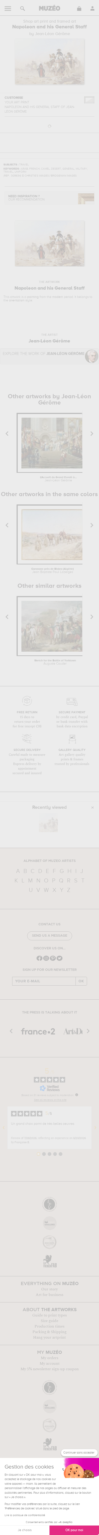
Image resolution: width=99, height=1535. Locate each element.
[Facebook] (39, 960)
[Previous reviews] (3, 1127)
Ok (81, 981)
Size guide (49, 1321)
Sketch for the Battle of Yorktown (55, 662)
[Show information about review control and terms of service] (77, 1095)
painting (33, 297)
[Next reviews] (95, 1127)
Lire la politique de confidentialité (25, 1515)
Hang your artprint (49, 1337)
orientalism (16, 300)
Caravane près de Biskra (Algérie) (52, 571)
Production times (49, 1326)
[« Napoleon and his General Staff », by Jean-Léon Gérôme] (48, 822)
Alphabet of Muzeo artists (49, 861)
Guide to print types (49, 1315)
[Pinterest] (53, 960)
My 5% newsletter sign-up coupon (49, 1369)
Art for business (49, 1295)
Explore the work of (43, 354)
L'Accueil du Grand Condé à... (58, 479)
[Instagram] (46, 960)
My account (50, 1364)
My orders (49, 1358)
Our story (49, 1289)
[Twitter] (59, 960)
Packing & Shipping (49, 1332)
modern (57, 297)
